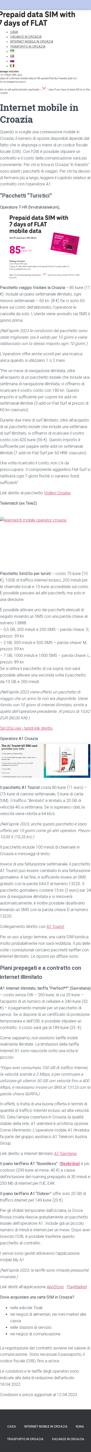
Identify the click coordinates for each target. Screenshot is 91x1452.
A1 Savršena (65, 1153)
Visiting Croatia (57, 493)
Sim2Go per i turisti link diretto (26, 728)
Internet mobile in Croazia (45, 1426)
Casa (11, 1426)
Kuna (80, 1426)
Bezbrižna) (70, 1163)
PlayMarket (77, 1286)
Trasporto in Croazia (27, 46)
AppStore (55, 1286)
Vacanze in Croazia (68, 1439)
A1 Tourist (55, 926)
